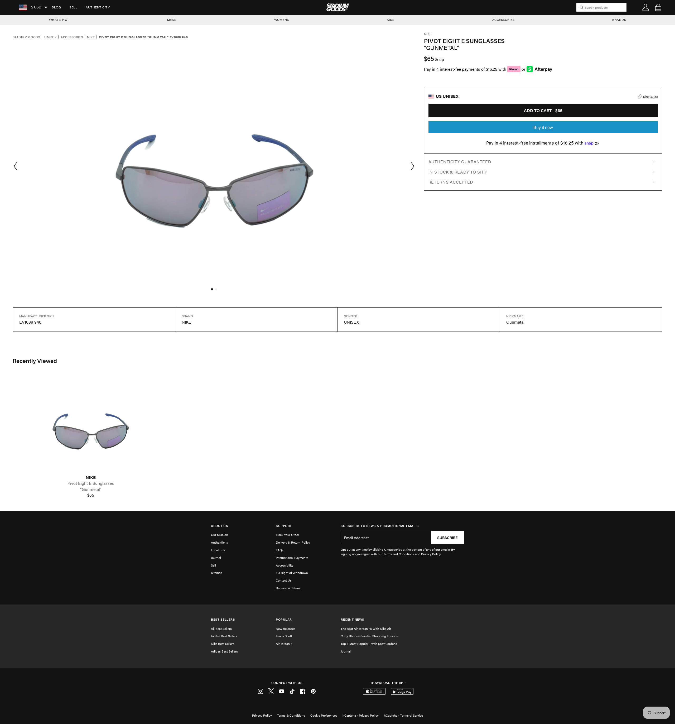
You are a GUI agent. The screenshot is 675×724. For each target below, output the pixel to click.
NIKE (91, 477)
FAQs (279, 550)
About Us (219, 526)
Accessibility (284, 565)
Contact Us (284, 580)
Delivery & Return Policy (293, 542)
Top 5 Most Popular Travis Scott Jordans (369, 643)
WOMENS (281, 19)
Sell (73, 7)
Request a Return (288, 588)
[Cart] (658, 7)
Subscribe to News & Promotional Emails (380, 526)
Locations (218, 550)
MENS (171, 19)
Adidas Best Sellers (224, 651)
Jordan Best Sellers (224, 636)
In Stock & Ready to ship (458, 172)
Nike (91, 37)
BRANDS (619, 19)
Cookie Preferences (323, 715)
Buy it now (543, 127)
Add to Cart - (543, 110)
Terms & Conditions (291, 715)
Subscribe (447, 537)
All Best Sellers (221, 628)
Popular (284, 619)
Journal (216, 557)
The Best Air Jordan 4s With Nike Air (366, 628)
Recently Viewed (35, 360)
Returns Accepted (450, 182)
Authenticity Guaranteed (459, 162)
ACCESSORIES (503, 19)
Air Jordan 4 (284, 643)
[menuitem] (56, 7)
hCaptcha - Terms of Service (403, 715)
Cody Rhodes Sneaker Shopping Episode (369, 636)
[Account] (645, 7)
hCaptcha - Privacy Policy (361, 715)
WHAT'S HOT (59, 19)
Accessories (72, 37)
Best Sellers (223, 619)
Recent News (352, 619)
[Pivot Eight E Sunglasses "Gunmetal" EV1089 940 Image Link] (91, 424)
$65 (90, 495)
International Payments (292, 557)
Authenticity (98, 7)
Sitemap (216, 572)
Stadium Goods (26, 37)
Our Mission (219, 534)
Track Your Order (287, 534)
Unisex (50, 37)
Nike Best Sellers (222, 643)
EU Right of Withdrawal (292, 572)
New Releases (285, 628)
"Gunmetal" (91, 489)
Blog (56, 7)
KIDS (390, 19)
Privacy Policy (262, 715)
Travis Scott (284, 636)
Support (284, 526)
